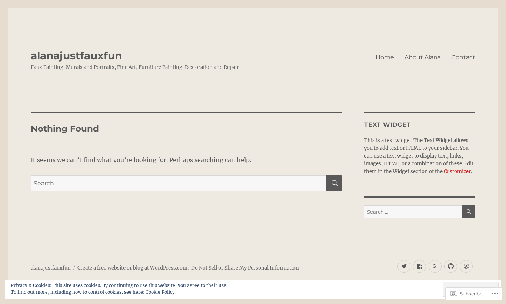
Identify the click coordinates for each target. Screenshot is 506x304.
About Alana (423, 57)
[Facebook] (419, 266)
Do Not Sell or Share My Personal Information (245, 268)
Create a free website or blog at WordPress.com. (133, 268)
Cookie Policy (160, 292)
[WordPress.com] (466, 266)
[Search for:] (178, 183)
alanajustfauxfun (76, 55)
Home (385, 57)
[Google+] (435, 266)
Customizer (457, 171)
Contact (463, 57)
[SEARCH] (334, 183)
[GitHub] (450, 266)
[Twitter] (403, 266)
